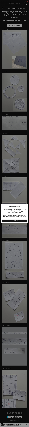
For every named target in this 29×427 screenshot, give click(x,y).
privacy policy (13, 216)
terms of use (23, 216)
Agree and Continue (15, 220)
